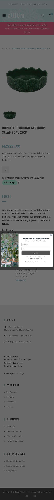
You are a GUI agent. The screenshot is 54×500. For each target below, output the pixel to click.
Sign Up (35, 253)
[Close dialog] (51, 235)
